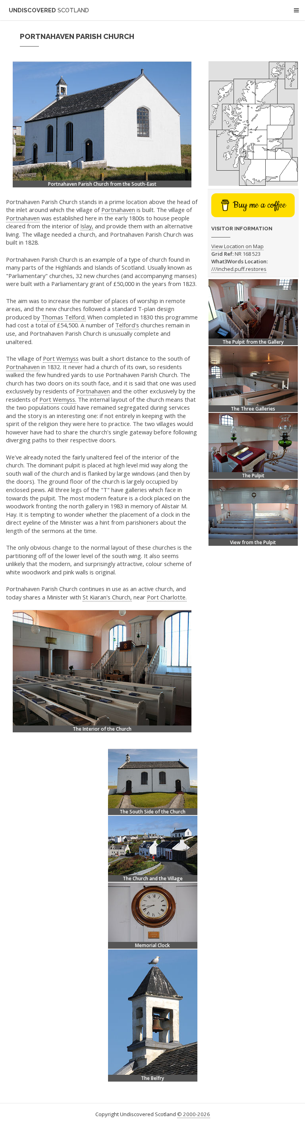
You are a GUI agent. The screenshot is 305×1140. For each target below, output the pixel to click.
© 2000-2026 (193, 1114)
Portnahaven (118, 210)
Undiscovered (49, 10)
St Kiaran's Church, (107, 597)
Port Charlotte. (167, 597)
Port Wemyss (61, 358)
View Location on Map (237, 246)
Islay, (86, 226)
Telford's (127, 325)
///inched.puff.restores (238, 268)
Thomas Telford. (63, 317)
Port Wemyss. (57, 399)
